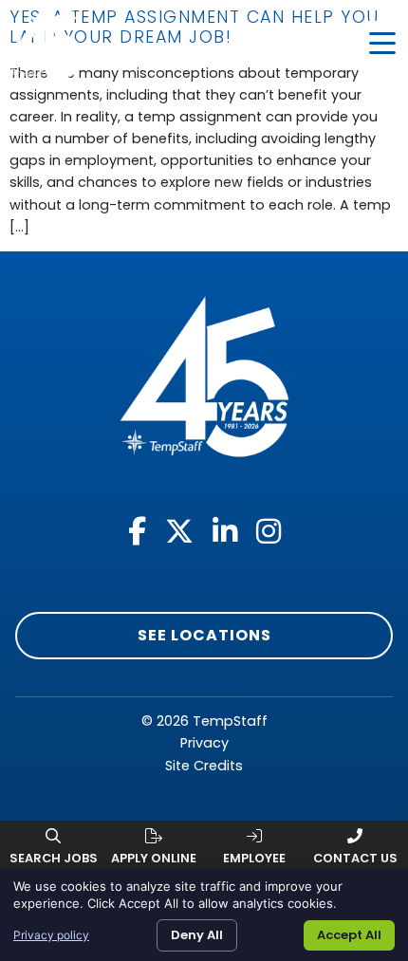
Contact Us (355, 858)
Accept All (349, 935)
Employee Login (254, 865)
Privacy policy (51, 935)
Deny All (197, 935)
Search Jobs (53, 858)
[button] (382, 43)
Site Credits (204, 765)
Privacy (204, 742)
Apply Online (153, 858)
